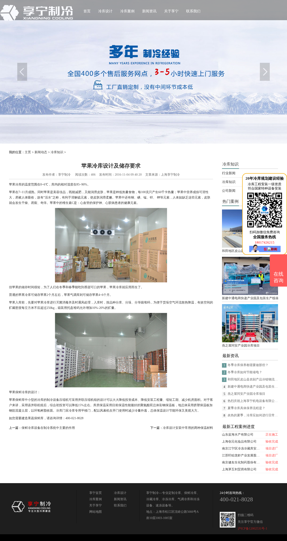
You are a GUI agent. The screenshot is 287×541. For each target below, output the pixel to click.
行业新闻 (228, 173)
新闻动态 (41, 152)
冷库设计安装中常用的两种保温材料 (188, 428)
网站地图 (95, 511)
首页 (87, 11)
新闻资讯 (149, 11)
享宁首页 (95, 493)
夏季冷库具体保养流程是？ (246, 408)
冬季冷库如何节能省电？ (245, 372)
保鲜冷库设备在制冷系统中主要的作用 (48, 428)
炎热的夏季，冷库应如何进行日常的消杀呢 (253, 415)
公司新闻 (228, 190)
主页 (28, 152)
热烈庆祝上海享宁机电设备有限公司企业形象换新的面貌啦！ (253, 401)
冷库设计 (105, 11)
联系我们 (193, 11)
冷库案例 (127, 11)
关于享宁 (171, 11)
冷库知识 (57, 152)
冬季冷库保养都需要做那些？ (248, 365)
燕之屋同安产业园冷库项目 (241, 345)
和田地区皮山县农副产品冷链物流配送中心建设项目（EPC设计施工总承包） (253, 379)
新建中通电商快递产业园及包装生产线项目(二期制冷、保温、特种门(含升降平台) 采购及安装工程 (250, 298)
